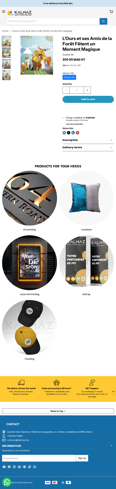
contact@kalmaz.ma (18, 440)
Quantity (67, 84)
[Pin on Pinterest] (77, 132)
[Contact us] (6, 482)
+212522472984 (15, 435)
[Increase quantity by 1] (87, 90)
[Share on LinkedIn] (73, 132)
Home (5, 31)
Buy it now (88, 108)
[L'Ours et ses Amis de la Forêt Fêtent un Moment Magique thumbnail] (6, 41)
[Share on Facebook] (64, 132)
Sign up (82, 458)
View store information (74, 124)
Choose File (69, 77)
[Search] (103, 21)
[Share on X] (68, 132)
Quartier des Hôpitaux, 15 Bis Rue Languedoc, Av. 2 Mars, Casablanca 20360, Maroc (50, 431)
